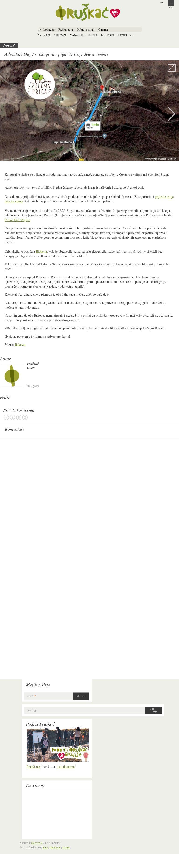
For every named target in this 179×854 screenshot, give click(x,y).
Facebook (35, 785)
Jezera (92, 35)
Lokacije (49, 29)
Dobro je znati (86, 29)
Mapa (47, 35)
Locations (132, 35)
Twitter (66, 847)
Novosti (9, 45)
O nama (103, 29)
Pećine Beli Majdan (17, 220)
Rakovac (20, 344)
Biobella (41, 251)
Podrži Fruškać (40, 724)
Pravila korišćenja (15, 417)
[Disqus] (89, 500)
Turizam (60, 35)
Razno (122, 35)
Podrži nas (33, 766)
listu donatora (66, 766)
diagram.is (37, 842)
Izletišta (107, 35)
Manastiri (77, 35)
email (31, 696)
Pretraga (32, 710)
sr (171, 3)
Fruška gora (65, 29)
